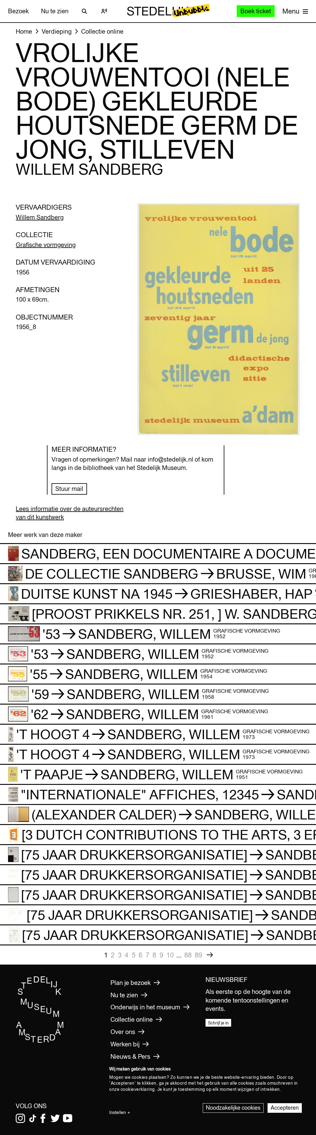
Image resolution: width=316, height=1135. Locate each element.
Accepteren (285, 1107)
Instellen (117, 1112)
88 (188, 955)
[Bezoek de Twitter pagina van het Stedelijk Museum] (55, 1118)
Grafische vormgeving (46, 244)
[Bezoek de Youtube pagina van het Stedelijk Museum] (67, 1118)
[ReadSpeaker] (104, 11)
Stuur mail (69, 488)
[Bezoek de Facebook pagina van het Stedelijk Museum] (43, 1118)
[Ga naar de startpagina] (40, 1041)
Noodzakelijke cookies (233, 1107)
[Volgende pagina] (210, 955)
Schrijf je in (218, 1022)
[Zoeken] (84, 11)
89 (198, 955)
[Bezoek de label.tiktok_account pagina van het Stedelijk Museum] (32, 1118)
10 (170, 955)
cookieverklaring (138, 1089)
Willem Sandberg (40, 217)
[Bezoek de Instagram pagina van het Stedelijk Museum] (20, 1118)
